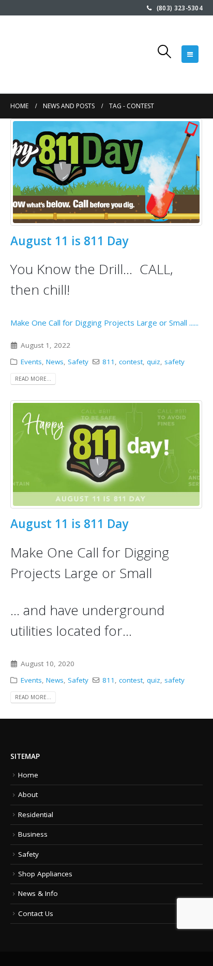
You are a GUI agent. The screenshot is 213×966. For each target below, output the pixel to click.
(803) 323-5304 (177, 8)
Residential (35, 814)
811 (108, 361)
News (55, 361)
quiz (153, 361)
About (28, 794)
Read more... (33, 378)
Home (28, 774)
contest (131, 361)
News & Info (38, 893)
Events (31, 361)
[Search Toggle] (165, 51)
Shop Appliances (45, 873)
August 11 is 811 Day (69, 241)
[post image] (106, 172)
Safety (78, 361)
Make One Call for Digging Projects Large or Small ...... (104, 294)
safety (174, 361)
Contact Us (35, 913)
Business (33, 834)
